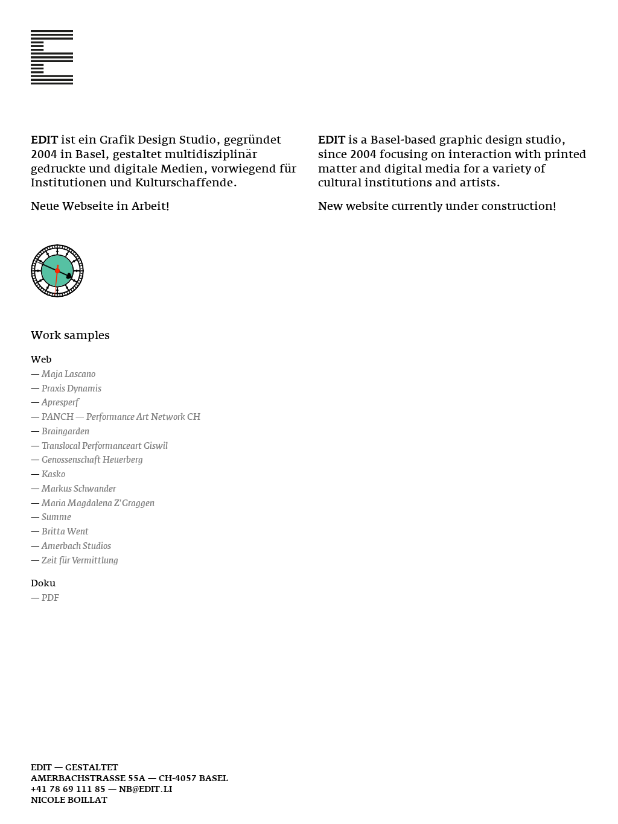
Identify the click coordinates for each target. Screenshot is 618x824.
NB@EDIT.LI (145, 789)
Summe (56, 517)
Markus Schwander (79, 488)
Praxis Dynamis (71, 388)
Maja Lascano (68, 374)
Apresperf (60, 402)
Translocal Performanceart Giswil (105, 445)
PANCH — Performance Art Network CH (121, 416)
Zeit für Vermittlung (80, 560)
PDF (50, 597)
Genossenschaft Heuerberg (92, 459)
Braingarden (65, 431)
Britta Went (65, 531)
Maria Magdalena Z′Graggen (98, 503)
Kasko (53, 474)
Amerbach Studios (76, 545)
